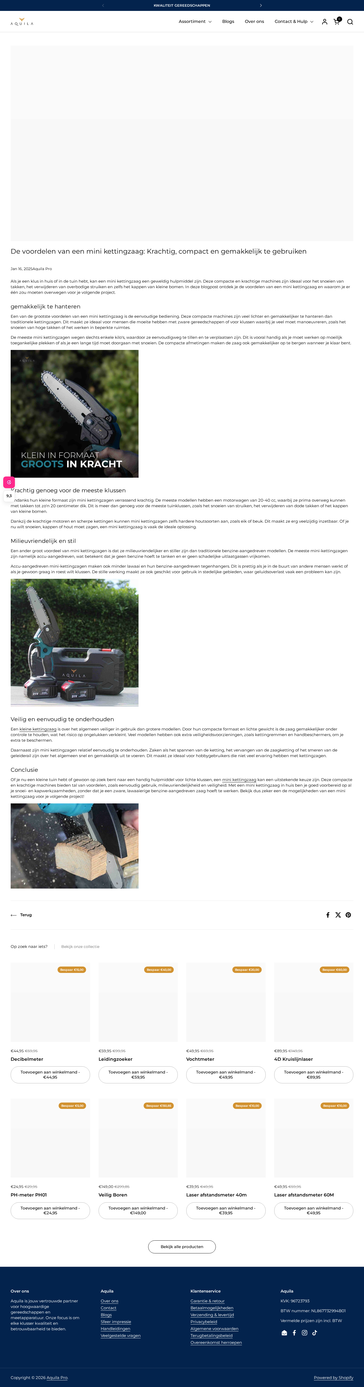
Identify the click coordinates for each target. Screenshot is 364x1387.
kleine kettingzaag (37, 729)
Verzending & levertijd (212, 1314)
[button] (350, 21)
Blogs (106, 1314)
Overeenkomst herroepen (216, 1342)
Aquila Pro (57, 1377)
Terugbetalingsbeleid (212, 1335)
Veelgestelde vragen (121, 1335)
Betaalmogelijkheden (212, 1307)
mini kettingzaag (239, 779)
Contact (108, 1307)
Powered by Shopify (333, 1377)
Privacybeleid (204, 1321)
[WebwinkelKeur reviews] (9, 482)
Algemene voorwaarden (214, 1328)
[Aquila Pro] (22, 22)
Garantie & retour (208, 1300)
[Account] (324, 21)
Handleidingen (115, 1328)
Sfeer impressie (116, 1321)
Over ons (109, 1300)
